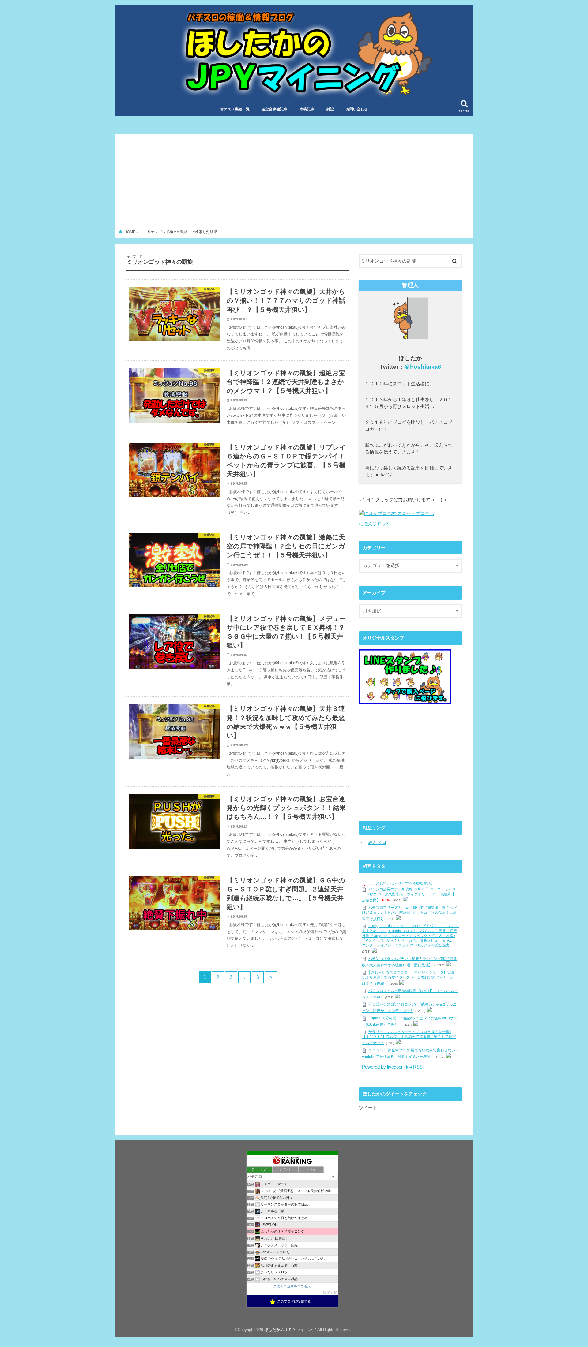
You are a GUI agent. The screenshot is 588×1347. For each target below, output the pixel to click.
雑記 (330, 109)
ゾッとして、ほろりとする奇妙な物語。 (401, 883)
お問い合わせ (357, 109)
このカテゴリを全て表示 (292, 1286)
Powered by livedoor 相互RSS (392, 1067)
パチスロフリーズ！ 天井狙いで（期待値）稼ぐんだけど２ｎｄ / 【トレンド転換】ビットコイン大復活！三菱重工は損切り (409, 913)
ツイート (368, 1107)
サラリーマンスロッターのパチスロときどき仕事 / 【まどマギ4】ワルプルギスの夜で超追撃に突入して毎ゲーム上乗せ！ (409, 1037)
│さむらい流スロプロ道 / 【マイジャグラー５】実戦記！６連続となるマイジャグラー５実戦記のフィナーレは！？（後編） (408, 978)
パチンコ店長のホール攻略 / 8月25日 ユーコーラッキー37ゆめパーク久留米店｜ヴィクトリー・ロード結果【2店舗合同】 (409, 894)
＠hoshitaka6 (422, 367)
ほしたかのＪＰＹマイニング (290, 1329)
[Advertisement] (294, 183)
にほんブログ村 (375, 523)
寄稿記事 (307, 109)
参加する (330, 1292)
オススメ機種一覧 (235, 109)
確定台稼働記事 (274, 109)
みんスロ (377, 842)
